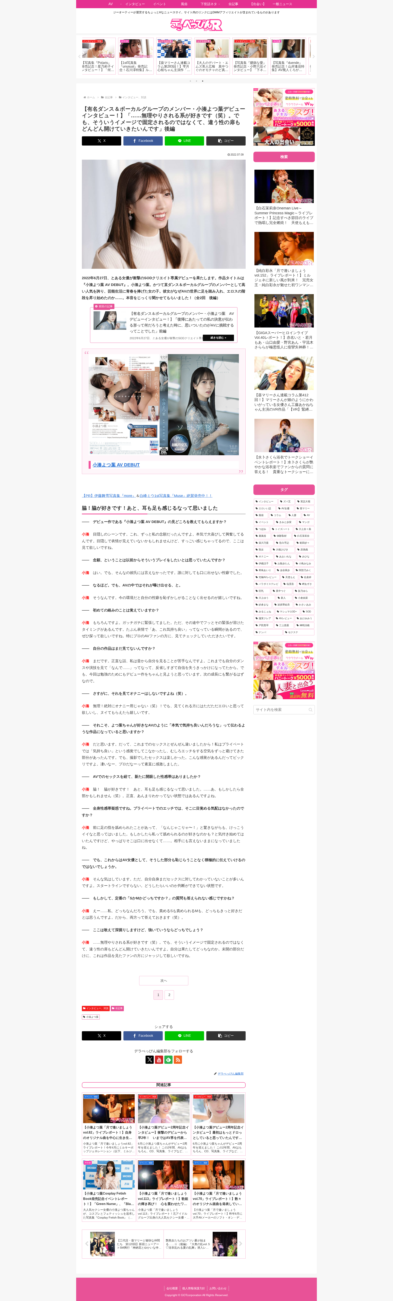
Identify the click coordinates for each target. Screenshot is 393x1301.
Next (314, 57)
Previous (79, 57)
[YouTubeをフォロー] (159, 1060)
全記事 (119, 1008)
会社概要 (172, 1288)
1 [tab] (190, 81)
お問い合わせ (218, 1288)
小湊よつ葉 (92, 1016)
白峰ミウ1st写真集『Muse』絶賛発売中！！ (176, 496)
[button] (226, 141)
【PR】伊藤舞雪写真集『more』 (109, 496)
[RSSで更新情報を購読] (178, 1060)
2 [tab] (196, 81)
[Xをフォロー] (150, 1060)
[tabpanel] (101, 56)
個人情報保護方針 (193, 1288)
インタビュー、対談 (97, 1008)
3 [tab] (203, 81)
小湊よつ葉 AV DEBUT (116, 464)
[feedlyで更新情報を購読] (168, 1060)
